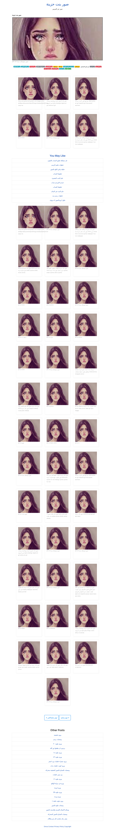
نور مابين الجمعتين (85, 66)
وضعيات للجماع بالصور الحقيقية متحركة (58, 770)
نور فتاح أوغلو (17, 66)
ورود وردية (57, 797)
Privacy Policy (59, 826)
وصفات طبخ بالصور (57, 805)
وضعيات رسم (57, 739)
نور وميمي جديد (47, 68)
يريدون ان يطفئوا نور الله (57, 748)
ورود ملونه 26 (57, 792)
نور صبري (92, 66)
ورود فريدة (57, 788)
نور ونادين (77, 66)
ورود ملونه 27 (57, 757)
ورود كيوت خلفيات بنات (57, 766)
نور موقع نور (68, 68)
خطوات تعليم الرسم (57, 165)
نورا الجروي (98, 66)
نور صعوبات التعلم (41, 66)
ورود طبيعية (57, 735)
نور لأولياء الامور (25, 66)
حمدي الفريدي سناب (57, 182)
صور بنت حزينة (57, 4)
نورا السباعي (55, 68)
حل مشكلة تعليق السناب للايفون (57, 160)
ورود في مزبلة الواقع (57, 783)
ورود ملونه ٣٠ (57, 744)
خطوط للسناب (57, 187)
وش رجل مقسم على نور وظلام (57, 819)
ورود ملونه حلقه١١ (57, 801)
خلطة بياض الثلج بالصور (57, 169)
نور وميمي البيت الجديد (68, 66)
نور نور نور (61, 68)
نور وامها (55, 66)
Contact (51, 826)
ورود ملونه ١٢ (57, 779)
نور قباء (60, 66)
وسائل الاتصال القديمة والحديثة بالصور (57, 810)
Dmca (46, 826)
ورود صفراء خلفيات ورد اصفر (57, 761)
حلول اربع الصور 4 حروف (57, 200)
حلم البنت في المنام (57, 191)
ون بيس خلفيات (57, 775)
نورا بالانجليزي (49, 66)
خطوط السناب (57, 174)
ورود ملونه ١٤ (57, 753)
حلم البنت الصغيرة (57, 178)
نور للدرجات (32, 66)
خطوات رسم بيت (57, 196)
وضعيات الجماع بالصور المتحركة (57, 814)
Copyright (67, 826)
